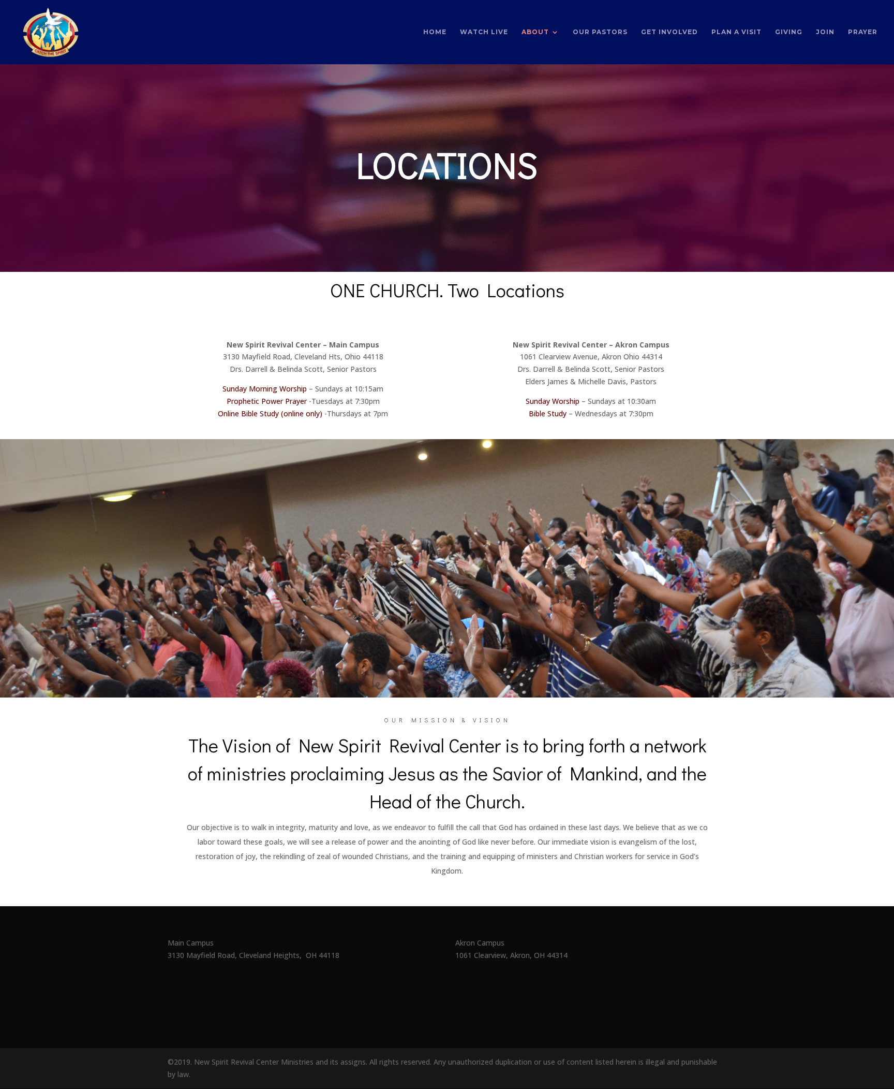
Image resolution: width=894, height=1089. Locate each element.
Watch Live (484, 32)
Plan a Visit (736, 32)
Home (434, 32)
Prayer (862, 32)
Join (825, 32)
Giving (788, 32)
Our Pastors (600, 32)
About (535, 32)
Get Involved (669, 32)
